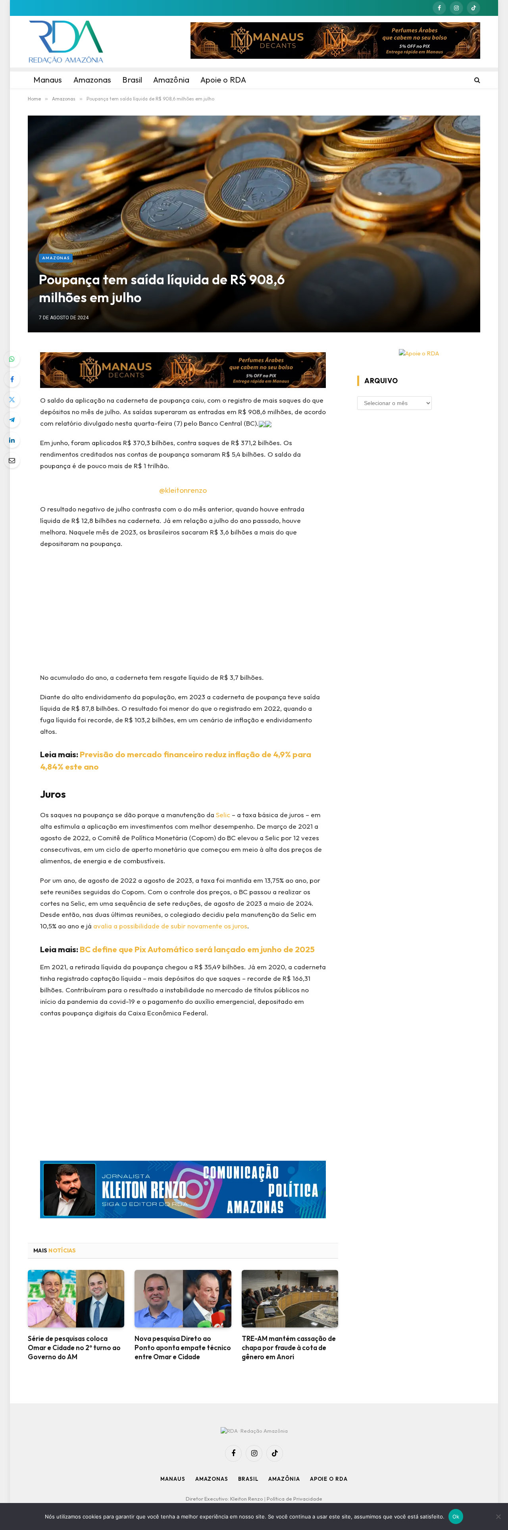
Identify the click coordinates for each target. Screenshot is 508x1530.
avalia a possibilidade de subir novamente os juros (170, 926)
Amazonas (55, 257)
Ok (456, 1516)
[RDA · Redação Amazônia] (66, 42)
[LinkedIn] (12, 440)
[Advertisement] (183, 613)
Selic (223, 814)
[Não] (498, 1516)
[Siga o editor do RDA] (183, 1191)
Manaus (172, 1479)
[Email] (12, 460)
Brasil (248, 1479)
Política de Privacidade (294, 1498)
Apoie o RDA (329, 1479)
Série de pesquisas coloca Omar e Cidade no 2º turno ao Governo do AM (74, 1347)
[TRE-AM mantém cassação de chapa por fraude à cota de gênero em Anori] (290, 1298)
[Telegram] (12, 420)
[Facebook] (12, 379)
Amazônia (284, 1479)
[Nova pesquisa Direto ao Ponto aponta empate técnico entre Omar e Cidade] (183, 1298)
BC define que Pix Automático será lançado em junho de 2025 (197, 949)
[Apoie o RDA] (418, 353)
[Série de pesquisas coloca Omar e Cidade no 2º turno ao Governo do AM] (76, 1298)
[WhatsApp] (12, 359)
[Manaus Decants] (335, 41)
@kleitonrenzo (183, 490)
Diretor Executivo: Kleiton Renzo (225, 1498)
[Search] (476, 79)
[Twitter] (12, 399)
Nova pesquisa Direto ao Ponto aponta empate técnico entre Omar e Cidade (183, 1347)
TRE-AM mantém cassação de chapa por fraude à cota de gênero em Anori (289, 1347)
